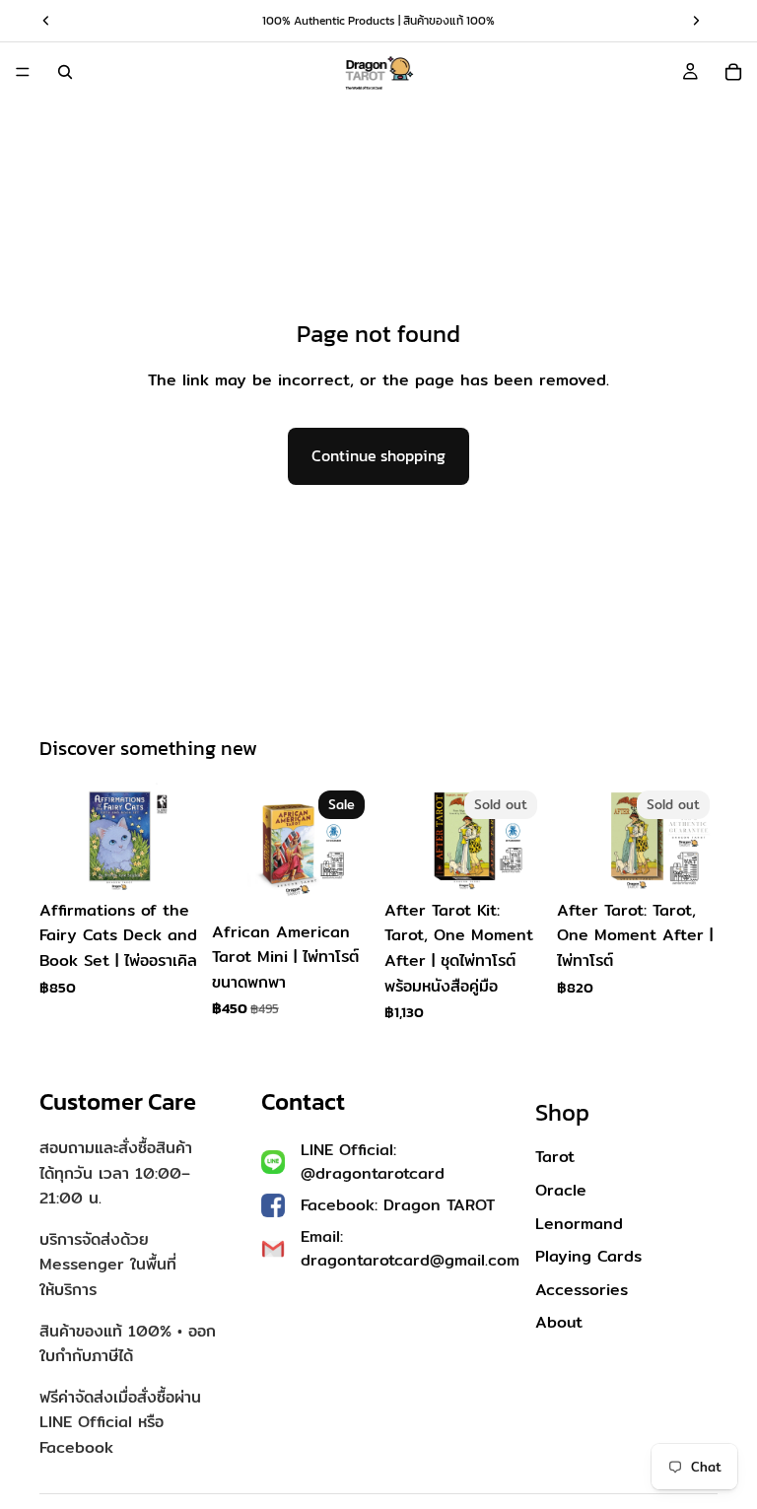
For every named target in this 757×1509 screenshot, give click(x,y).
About (559, 1322)
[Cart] (733, 72)
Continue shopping (378, 455)
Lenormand (579, 1223)
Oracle (560, 1190)
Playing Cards (588, 1256)
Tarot (555, 1156)
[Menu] (22, 72)
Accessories (581, 1289)
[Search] (65, 72)
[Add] (169, 859)
